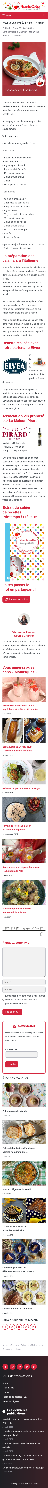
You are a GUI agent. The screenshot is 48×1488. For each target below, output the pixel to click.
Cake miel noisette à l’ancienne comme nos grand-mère (18, 1150)
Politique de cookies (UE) (14, 1397)
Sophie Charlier (24, 635)
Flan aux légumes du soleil (16, 1189)
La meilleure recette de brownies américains (14, 1228)
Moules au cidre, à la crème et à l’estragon (23, 1467)
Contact (6, 1392)
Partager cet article (18, 599)
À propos (6, 1383)
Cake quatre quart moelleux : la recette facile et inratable (17, 749)
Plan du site (8, 1387)
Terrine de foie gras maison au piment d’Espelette (16, 828)
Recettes (15, 1345)
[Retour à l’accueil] (24, 6)
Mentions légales (10, 1401)
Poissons (25, 1345)
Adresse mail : (12, 1049)
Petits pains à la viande (14, 1111)
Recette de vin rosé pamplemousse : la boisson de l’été (21, 869)
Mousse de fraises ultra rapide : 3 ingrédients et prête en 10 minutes (20, 707)
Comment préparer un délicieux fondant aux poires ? (18, 1269)
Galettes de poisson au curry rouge (21, 788)
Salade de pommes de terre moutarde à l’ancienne (16, 910)
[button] (44, 15)
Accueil (5, 1345)
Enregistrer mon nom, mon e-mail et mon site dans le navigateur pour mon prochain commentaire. (25, 1000)
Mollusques (36, 1345)
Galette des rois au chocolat (17, 1308)
